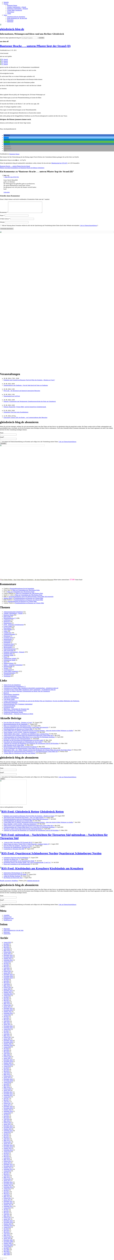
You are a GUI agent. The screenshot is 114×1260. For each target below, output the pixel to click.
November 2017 (8, 1093)
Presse (5, 657)
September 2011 (8, 1206)
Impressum (10, 21)
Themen (6, 4)
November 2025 (8, 957)
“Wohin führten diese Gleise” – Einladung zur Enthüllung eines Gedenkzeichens (26, 734)
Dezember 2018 (8, 1079)
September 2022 (8, 1013)
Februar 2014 (7, 1161)
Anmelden (6, 915)
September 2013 (8, 1169)
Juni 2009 (6, 1249)
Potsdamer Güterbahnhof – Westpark (17, 8)
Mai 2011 (6, 1212)
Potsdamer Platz (8, 653)
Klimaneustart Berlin (9, 705)
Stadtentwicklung (8, 663)
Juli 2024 (6, 979)
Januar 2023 (7, 1006)
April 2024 (7, 984)
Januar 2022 (7, 1024)
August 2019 (7, 1066)
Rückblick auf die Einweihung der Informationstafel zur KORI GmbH (23, 740)
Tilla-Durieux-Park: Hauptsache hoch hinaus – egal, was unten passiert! (24, 817)
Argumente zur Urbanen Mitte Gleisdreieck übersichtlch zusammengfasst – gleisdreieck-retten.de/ (31, 688)
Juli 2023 (6, 997)
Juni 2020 (6, 1050)
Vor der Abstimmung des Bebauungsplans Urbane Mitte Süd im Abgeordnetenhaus (27, 748)
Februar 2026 (7, 952)
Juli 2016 (6, 1114)
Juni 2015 (6, 1135)
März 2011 (7, 1216)
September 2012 (8, 1187)
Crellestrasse (7, 620)
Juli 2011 (6, 1209)
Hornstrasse (7, 636)
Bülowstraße (7, 616)
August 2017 (7, 1097)
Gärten (9, 13)
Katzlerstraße (7, 640)
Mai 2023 (6, 1000)
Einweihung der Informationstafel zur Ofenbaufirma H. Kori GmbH (23, 742)
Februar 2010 (7, 1237)
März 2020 (7, 1055)
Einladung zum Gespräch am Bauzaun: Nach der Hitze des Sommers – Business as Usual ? (29, 380)
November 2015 (8, 1127)
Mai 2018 (6, 1085)
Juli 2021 (6, 1031)
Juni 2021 (6, 1032)
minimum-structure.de (33, 880)
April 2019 (7, 1072)
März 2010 (7, 1235)
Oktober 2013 (7, 1167)
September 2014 (8, 1150)
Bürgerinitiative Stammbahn (11, 694)
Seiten (5, 15)
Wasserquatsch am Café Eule (12, 396)
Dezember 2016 (8, 1106)
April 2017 (7, 1101)
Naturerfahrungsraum (10, 649)
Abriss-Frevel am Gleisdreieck (12, 685)
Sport (5, 661)
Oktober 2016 (7, 1109)
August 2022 (7, 1015)
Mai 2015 (6, 1137)
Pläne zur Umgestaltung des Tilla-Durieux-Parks (26, 590)
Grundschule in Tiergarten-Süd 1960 (14, 849)
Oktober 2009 (7, 1243)
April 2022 (7, 1021)
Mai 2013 (6, 1174)
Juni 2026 (6, 945)
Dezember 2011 (8, 1201)
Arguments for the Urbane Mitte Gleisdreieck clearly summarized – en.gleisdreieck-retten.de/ (30, 689)
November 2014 (8, 1146)
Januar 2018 (7, 1090)
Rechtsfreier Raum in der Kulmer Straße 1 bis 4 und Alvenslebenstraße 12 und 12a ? (27, 862)
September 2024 (8, 978)
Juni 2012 (6, 1192)
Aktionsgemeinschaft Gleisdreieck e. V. (15, 686)
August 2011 (7, 1208)
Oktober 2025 (7, 958)
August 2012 (7, 1188)
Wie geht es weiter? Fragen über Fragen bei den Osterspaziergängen (23, 828)
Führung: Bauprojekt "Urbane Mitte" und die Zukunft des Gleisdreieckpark (25, 407)
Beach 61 (6, 693)
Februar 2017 (7, 1103)
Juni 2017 (6, 1098)
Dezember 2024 (8, 974)
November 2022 (8, 1010)
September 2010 (8, 1225)
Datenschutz (7, 933)
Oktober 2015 (7, 1129)
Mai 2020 (6, 1052)
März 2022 (7, 1023)
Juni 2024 (6, 981)
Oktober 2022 (7, 1011)
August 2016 (7, 1113)
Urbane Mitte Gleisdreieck (14, 10)
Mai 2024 (6, 982)
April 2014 (7, 1158)
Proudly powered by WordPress (9, 880)
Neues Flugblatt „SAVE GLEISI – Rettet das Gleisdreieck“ (20, 732)
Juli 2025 (6, 963)
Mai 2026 (6, 947)
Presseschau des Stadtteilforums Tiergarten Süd (17, 847)
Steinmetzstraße (8, 666)
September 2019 (8, 1064)
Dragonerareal (8, 623)
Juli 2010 (6, 1229)
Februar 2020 (7, 1056)
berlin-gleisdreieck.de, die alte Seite (17, 18)
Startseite (6, 2)
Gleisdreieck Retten (52, 811)
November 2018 (8, 1080)
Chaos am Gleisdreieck (10, 696)
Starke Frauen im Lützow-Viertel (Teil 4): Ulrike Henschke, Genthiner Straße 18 (26, 844)
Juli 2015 (6, 1134)
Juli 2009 (6, 1248)
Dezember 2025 (8, 955)
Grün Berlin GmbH (9, 699)
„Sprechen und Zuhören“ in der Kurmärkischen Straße (19, 861)
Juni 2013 (6, 1172)
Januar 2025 (7, 973)
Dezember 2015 (8, 1126)
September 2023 (8, 994)
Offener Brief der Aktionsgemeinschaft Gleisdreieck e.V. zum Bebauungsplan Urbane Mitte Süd (31, 751)
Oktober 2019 (7, 1063)
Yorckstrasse (10, 12)
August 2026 (7, 942)
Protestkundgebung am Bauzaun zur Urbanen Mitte (28, 598)
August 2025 (7, 961)
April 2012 (7, 1195)
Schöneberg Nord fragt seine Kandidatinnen (16, 412)
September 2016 (8, 1111)
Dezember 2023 (8, 990)
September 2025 (8, 960)
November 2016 (8, 1108)
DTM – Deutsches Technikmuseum (14, 624)
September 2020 (8, 1045)
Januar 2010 (7, 1238)
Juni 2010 (6, 1230)
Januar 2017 (7, 1105)
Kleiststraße (7, 642)
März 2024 (7, 986)
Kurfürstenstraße (8, 645)
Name (2, 215)
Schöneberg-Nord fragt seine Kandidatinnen (16, 857)
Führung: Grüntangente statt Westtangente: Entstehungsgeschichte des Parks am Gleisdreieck (30, 401)
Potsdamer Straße (8, 655)
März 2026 (7, 950)
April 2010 (7, 1233)
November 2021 (8, 1026)
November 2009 (8, 1241)
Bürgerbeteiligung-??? (10, 618)
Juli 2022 (6, 1016)
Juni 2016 (6, 1116)
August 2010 (7, 1227)
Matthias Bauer (8, 598)
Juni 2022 (6, 1018)
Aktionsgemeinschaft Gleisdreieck (13, 612)
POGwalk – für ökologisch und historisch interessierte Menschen (22, 390)
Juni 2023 (6, 998)
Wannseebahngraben (9, 673)
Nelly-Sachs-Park (8, 650)
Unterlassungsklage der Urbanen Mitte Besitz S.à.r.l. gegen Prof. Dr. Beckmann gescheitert (29, 737)
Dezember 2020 (8, 1040)
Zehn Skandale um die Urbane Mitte (14, 745)
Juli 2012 (6, 1190)
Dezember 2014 (8, 1145)
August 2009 (7, 1246)
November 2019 (8, 1061)
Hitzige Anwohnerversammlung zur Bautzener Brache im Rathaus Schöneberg (22, 168)
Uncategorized (8, 669)
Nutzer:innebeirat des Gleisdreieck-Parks (15, 710)
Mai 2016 (6, 1117)
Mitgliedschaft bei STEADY (59, 163)
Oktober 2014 (7, 1148)
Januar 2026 (7, 953)
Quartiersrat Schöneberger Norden (13, 712)
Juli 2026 (6, 944)
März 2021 (7, 1035)
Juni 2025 (6, 965)
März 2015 (7, 1140)
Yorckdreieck (7, 674)
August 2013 (7, 1171)
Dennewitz (7, 621)
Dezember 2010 (8, 1220)
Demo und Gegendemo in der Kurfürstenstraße (17, 864)
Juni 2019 (6, 1069)
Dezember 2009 (8, 1240)
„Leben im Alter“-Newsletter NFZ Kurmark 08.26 (18, 842)
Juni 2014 (6, 1154)
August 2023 (7, 995)
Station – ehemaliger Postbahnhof (13, 665)
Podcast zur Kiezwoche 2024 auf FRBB (15, 874)
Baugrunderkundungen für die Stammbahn (22, 588)
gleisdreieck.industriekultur (11, 697)
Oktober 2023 (7, 992)
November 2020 (8, 1042)
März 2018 (7, 1087)
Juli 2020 (6, 1048)
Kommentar (4, 212)
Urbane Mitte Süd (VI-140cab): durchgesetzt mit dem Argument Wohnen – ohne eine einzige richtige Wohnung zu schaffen (38, 730)
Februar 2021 (7, 1037)
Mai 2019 (6, 1071)
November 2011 (8, 1203)
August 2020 (7, 1047)
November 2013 (8, 1166)
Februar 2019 (7, 1076)
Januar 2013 (7, 1180)
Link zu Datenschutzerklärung (88, 225)
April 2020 (7, 1053)
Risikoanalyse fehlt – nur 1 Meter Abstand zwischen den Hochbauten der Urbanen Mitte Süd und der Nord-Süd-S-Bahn (37, 750)
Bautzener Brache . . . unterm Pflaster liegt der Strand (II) (35, 46)
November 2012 (8, 1183)
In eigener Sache (8, 637)
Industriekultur (8, 639)
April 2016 (7, 1119)
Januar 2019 (7, 1077)
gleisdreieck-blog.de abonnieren (16, 16)
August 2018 (7, 1082)
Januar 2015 (7, 1143)
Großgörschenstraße (9, 634)
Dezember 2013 (8, 1164)
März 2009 (7, 1254)
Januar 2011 (7, 1219)
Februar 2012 (7, 1198)
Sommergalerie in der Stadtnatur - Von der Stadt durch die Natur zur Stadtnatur (26, 385)
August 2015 (7, 1132)
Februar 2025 (7, 971)
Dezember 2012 (8, 1182)
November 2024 (8, 976)
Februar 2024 (7, 987)
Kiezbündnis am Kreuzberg (66, 868)
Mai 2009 (6, 1251)
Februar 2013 (7, 1179)
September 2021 (8, 1027)
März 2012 (7, 1196)
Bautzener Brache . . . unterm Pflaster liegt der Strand (15, 166)
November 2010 (8, 1222)
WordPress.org (8, 920)
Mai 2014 (6, 1156)
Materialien (10, 20)
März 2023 (7, 1003)
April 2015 (7, 1138)
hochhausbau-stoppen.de (10, 702)
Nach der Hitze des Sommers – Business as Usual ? (18, 722)
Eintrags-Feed (7, 917)
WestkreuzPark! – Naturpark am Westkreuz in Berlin (18, 714)
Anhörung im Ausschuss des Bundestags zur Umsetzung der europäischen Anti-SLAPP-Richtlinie (31, 743)
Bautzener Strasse (12, 5)
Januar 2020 (7, 1058)
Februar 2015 (7, 1142)
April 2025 (7, 968)
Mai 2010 (6, 1232)
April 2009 (7, 1253)
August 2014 (7, 1151)
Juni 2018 (6, 1084)
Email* (2, 437)
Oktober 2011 (7, 1204)
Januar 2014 (7, 1163)
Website (2, 222)
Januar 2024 (7, 989)
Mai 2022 (6, 1019)
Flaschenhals (7, 628)
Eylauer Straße (8, 626)
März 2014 (7, 1159)
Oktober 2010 (7, 1224)
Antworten (7, 192)
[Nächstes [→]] (2, 1259)
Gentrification (7, 632)
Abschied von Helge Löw (11, 859)
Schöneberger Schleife (10, 658)
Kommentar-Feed (8, 918)
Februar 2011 (7, 1217)
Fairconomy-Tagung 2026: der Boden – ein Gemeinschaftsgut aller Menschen (25, 417)
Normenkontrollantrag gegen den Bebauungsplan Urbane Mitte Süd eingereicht (31, 596)
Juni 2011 (6, 1211)
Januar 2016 (7, 1124)
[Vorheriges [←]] (0, 1259)
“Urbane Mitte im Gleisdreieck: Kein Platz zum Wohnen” (20, 753)
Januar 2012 (7, 1200)
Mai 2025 (6, 966)
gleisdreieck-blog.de (12, 29)
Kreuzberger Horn (9, 644)
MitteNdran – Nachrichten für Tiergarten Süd (16, 709)
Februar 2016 (7, 1122)
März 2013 (7, 1177)
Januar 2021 (7, 1039)
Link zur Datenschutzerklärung (67, 441)
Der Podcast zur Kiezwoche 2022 (13, 877)
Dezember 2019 (8, 1060)
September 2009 (8, 1245)
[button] (7, 135)
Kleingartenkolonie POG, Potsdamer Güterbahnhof (18, 704)
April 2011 (7, 1214)
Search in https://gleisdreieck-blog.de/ (10, 38)
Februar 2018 (7, 1089)
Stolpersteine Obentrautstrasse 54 (13, 873)
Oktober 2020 (7, 1043)
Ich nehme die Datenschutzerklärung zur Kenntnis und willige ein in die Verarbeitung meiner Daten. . (39, 441)
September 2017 (8, 1095)
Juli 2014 (6, 1153)
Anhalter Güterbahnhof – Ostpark (16, 7)
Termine (6, 668)
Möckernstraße (8, 647)
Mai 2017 (6, 1100)
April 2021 (7, 1034)
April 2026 (7, 949)
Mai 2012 (6, 1193)
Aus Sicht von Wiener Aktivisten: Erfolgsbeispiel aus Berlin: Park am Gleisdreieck (27, 691)
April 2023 (7, 1002)
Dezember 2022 (8, 1008)
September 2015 (8, 1130)
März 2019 (7, 1074)
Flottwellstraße (8, 629)
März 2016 (7, 1121)
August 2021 (7, 1029)
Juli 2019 (6, 1068)
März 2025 (7, 969)
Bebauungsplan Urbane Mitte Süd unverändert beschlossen (20, 746)
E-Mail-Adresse (5, 219)
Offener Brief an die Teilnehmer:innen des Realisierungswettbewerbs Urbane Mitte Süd (28, 735)
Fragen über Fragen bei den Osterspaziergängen (17, 738)
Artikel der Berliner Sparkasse (12, 876)
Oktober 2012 (7, 1185)
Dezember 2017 (8, 1092)
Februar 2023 (7, 1005)
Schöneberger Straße (9, 660)
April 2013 (7, 1175)
